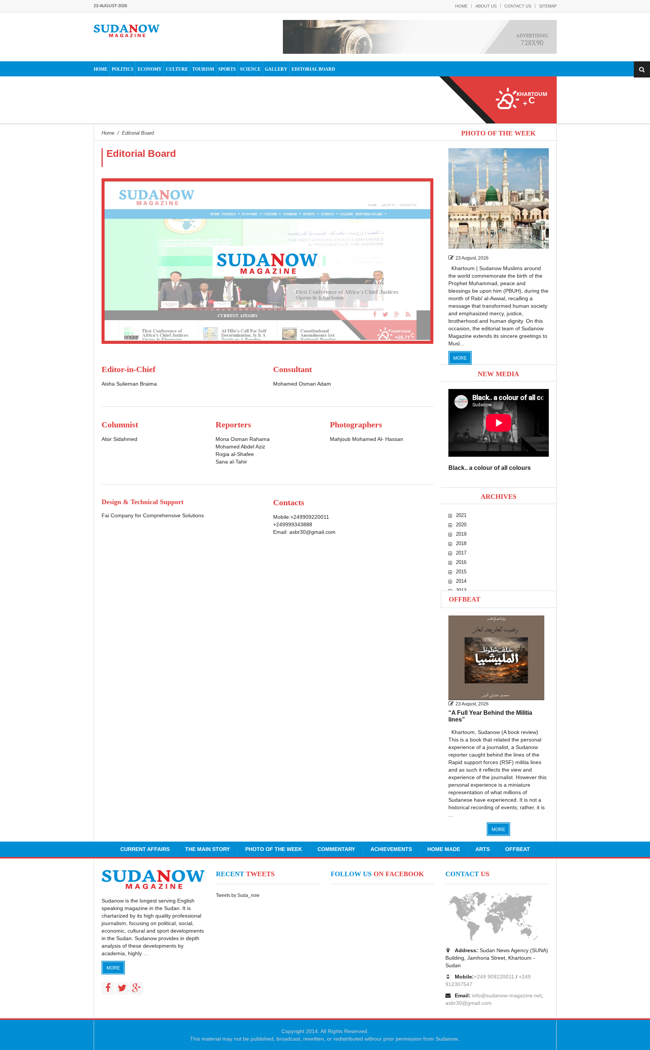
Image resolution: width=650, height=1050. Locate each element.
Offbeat (464, 599)
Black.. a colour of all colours (489, 468)
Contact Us (517, 6)
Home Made (443, 849)
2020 (461, 524)
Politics (123, 69)
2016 (461, 562)
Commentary (336, 849)
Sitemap (548, 6)
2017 (461, 553)
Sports (227, 69)
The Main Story (207, 849)
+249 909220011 (494, 977)
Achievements (391, 849)
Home (461, 6)
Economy (150, 69)
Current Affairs (145, 849)
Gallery (276, 69)
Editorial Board (313, 69)
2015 (461, 571)
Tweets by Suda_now (238, 895)
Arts (482, 849)
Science (250, 69)
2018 (461, 543)
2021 (461, 515)
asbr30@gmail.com (312, 532)
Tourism (203, 69)
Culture (177, 69)
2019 (461, 534)
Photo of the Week (273, 849)
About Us (486, 6)
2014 (461, 581)
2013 (461, 590)
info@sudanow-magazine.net (507, 995)
